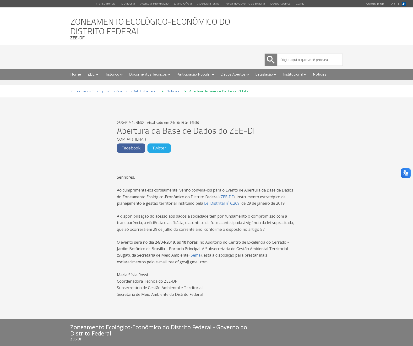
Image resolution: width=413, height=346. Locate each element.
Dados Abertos (280, 3)
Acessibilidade (375, 3)
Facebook (131, 148)
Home (75, 74)
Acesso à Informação (154, 3)
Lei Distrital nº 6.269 (221, 203)
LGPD (300, 3)
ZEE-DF (227, 196)
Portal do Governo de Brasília (245, 3)
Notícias (319, 74)
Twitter (159, 148)
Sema (196, 255)
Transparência (105, 3)
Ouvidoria (128, 3)
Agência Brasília (208, 3)
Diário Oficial (183, 3)
